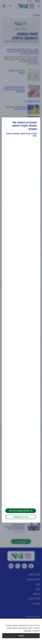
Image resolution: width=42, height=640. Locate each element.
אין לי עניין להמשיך (20, 517)
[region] (21, 629)
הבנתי (21, 635)
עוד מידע (27, 630)
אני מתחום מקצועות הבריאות (20, 510)
